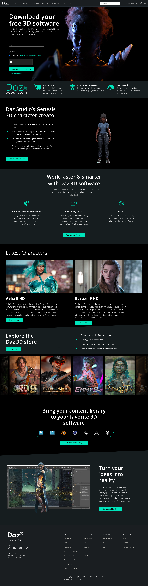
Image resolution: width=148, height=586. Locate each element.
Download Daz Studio (21, 69)
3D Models (35, 3)
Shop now (13, 349)
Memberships (56, 3)
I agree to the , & (26, 55)
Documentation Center (71, 560)
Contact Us (67, 538)
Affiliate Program (69, 555)
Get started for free (17, 158)
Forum (105, 547)
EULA (39, 55)
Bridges (86, 560)
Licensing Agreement (70, 577)
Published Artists (128, 547)
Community (45, 3)
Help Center (68, 547)
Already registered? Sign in (16, 73)
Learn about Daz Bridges (74, 442)
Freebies (126, 543)
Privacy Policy (94, 577)
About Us (87, 547)
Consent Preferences (70, 568)
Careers (86, 555)
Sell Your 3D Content (70, 551)
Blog (85, 543)
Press (85, 551)
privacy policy (32, 55)
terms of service (23, 55)
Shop (16, 3)
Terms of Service (83, 577)
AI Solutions (67, 3)
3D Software (25, 3)
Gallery (105, 543)
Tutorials (66, 543)
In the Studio (107, 538)
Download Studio (129, 3)
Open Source (68, 564)
